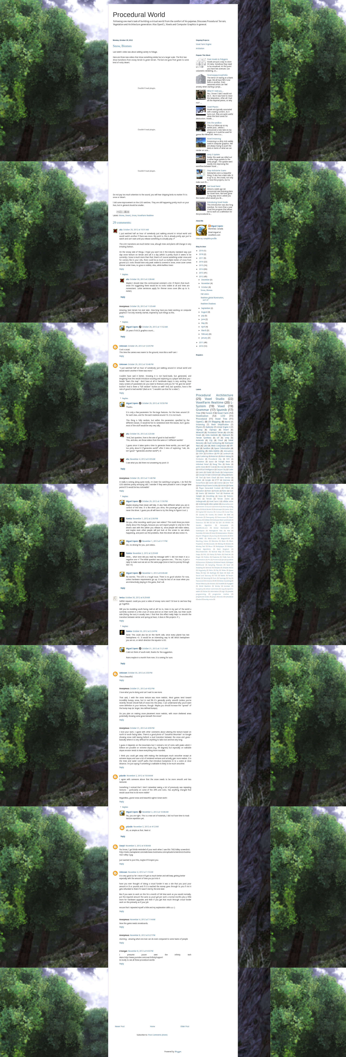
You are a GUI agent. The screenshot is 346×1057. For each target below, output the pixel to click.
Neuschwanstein (202, 552)
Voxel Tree (221, 418)
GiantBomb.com (202, 528)
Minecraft (200, 432)
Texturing (207, 578)
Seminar (208, 568)
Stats (228, 573)
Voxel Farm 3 (214, 501)
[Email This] (118, 211)
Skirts (211, 570)
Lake (205, 446)
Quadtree (229, 560)
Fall (214, 523)
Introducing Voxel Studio (217, 202)
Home (152, 1026)
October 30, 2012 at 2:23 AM (142, 434)
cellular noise (228, 501)
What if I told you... (215, 91)
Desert (128, 215)
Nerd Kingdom (223, 549)
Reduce (210, 562)
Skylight (199, 496)
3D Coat (211, 467)
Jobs (231, 533)
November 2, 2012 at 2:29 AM (145, 553)
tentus (122, 597)
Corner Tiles (229, 512)
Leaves (211, 483)
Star (204, 573)
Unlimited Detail (202, 464)
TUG (215, 576)
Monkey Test (200, 546)
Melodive (215, 541)
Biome (121, 215)
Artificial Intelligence (206, 470)
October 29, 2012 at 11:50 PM (155, 501)
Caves (200, 472)
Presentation (200, 560)
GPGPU (227, 523)
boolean (227, 586)
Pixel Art (227, 554)
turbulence (229, 597)
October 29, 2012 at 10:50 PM (155, 403)
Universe (209, 581)
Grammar (202, 409)
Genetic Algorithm (204, 525)
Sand (228, 565)
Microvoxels (210, 544)
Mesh (224, 541)
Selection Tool (213, 493)
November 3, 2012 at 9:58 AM (138, 846)
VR (216, 581)
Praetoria (215, 557)
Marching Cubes (202, 541)
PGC (204, 554)
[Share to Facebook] (125, 211)
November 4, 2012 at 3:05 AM (142, 459)
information (214, 591)
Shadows (226, 493)
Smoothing (210, 496)
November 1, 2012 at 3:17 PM (154, 541)
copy (222, 589)
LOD (223, 415)
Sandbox (206, 448)
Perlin (219, 554)
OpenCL (200, 421)
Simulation (200, 462)
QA (223, 560)
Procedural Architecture (214, 395)
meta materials (211, 435)
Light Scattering (202, 456)
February (205, 334)
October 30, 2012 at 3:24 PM (145, 631)
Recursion (201, 562)
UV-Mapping (214, 421)
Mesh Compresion (218, 446)
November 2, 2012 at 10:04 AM (140, 776)
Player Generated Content (209, 488)
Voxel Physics (212, 107)
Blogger (178, 1052)
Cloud (220, 440)
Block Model (206, 509)
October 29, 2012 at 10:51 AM (136, 230)
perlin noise (200, 467)
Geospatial (224, 525)
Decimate (199, 517)
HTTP (217, 480)
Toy (230, 578)
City (210, 440)
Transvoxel (200, 581)
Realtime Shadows (208, 304)
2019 (201, 251)
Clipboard (226, 435)
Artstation (200, 48)
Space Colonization (222, 448)
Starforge (213, 573)
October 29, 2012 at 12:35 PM (140, 346)
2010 (201, 346)
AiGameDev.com (227, 504)
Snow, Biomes (206, 290)
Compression (228, 472)
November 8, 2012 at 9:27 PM (142, 935)
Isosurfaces (200, 483)
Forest (209, 413)
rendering (202, 504)
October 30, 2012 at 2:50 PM (140, 673)
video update (214, 504)
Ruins (224, 491)
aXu (120, 230)
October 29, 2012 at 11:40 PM (142, 478)
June (203, 319)
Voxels (198, 435)
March (204, 330)
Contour (219, 512)
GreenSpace (200, 531)
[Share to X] (123, 211)
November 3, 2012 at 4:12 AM (146, 827)
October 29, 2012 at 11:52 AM (155, 327)
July (203, 316)
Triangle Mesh (224, 462)
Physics (199, 427)
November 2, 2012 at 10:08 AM (155, 812)
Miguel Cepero (132, 327)
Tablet (223, 576)
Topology (222, 578)
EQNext (207, 520)
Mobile (228, 544)
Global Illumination (221, 528)
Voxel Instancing (214, 139)
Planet (230, 485)
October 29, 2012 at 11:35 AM (142, 306)
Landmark (227, 454)
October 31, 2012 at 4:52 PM (142, 688)
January (204, 338)
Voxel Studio (214, 399)
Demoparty (210, 517)
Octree (223, 485)
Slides (224, 570)
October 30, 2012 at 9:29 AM (137, 597)
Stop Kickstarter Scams (216, 170)
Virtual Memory (201, 584)
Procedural (201, 418)
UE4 (228, 432)
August (204, 312)
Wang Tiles (217, 464)
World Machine (205, 586)
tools (221, 597)
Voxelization (202, 415)
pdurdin (122, 776)
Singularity (202, 570)
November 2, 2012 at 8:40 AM (154, 573)
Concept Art (202, 475)
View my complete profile (206, 238)
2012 (201, 276)
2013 (201, 273)
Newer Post (119, 1026)
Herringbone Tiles (215, 531)
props (214, 597)
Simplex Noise (228, 568)
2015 (201, 265)
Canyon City (221, 470)
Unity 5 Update (213, 154)
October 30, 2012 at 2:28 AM (142, 279)
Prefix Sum (227, 557)
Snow (134, 215)
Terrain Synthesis (203, 438)
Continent (214, 475)
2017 (201, 258)
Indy (213, 533)
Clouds (217, 472)
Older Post (184, 1026)
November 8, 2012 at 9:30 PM (140, 951)
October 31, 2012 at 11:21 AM (155, 648)
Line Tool (229, 483)
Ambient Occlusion (205, 507)
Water (228, 464)
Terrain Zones (223, 499)
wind (200, 599)
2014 (201, 269)
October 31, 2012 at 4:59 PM (142, 728)
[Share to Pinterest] (128, 211)
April (203, 327)
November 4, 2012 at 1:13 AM (140, 872)
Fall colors (205, 294)
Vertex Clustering (225, 581)
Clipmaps (213, 430)
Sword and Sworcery (203, 576)
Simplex (217, 568)
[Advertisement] (152, 1014)
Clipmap (199, 430)
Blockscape (218, 509)
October (204, 287)
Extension (199, 523)
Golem (198, 480)
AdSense (230, 467)
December (205, 280)
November (205, 283)
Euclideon (210, 454)
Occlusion (200, 459)
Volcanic (212, 584)
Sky (217, 570)
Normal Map (216, 552)
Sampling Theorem (215, 565)
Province (216, 560)
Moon (210, 546)
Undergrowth (201, 501)
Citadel (208, 472)
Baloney (225, 507)
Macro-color (212, 538)
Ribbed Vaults (221, 562)
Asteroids (200, 440)
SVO (228, 459)
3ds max (220, 467)
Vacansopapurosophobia (217, 75)
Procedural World (139, 14)
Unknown (123, 346)
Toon (214, 578)
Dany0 (122, 846)
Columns (210, 512)
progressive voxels (202, 597)
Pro (209, 560)
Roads (216, 491)
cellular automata (211, 589)
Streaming (200, 451)
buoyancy (199, 589)
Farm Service (225, 478)
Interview (226, 480)
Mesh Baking (226, 456)
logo (223, 591)
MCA (231, 536)
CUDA (201, 454)
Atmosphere (228, 451)
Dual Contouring (214, 443)
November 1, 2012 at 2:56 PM (145, 518)
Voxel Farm (223, 413)
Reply (121, 269)
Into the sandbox (214, 123)
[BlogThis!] (120, 211)
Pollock (227, 488)
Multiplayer (220, 546)
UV (218, 438)
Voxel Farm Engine (203, 44)
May (203, 323)
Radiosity (209, 427)
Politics (206, 557)
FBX (208, 523)
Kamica (129, 518)
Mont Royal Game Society (208, 485)
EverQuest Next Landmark (221, 520)
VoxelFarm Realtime (145, 215)
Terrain (209, 499)
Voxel (221, 406)
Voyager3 (230, 584)
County (211, 515)
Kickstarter (223, 536)
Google (208, 480)
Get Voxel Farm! (213, 186)
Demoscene (221, 517)
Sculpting (199, 568)
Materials (214, 456)
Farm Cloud (211, 478)
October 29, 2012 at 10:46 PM (140, 364)
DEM (228, 515)
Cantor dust (228, 509)
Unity (227, 438)
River (209, 491)
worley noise (208, 599)
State (221, 573)
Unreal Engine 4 (223, 427)
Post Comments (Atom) (157, 1035)
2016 (201, 262)
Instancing (200, 424)
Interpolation (222, 533)
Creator (220, 515)
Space (211, 462)
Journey (214, 536)
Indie (207, 533)
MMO (201, 538)
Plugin (198, 557)
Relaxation (200, 491)
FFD (218, 454)
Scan (231, 491)
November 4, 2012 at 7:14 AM (142, 919)
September (206, 308)
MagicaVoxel (225, 538)
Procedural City (215, 459)
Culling (223, 475)
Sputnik (222, 409)
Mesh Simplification (220, 424)
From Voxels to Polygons (217, 59)
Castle (230, 470)
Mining (220, 544)
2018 (201, 254)
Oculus (227, 552)
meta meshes (214, 451)
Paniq (212, 554)
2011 (201, 342)
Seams (201, 493)
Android (217, 507)
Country (201, 515)
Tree (198, 413)
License (220, 483)
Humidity (199, 533)
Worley (217, 586)
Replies (125, 274)
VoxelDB (221, 584)
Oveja (198, 554)
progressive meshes (221, 594)
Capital (201, 512)
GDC (220, 523)
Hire (228, 531)
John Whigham (203, 536)
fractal (205, 591)
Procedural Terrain (215, 432)
